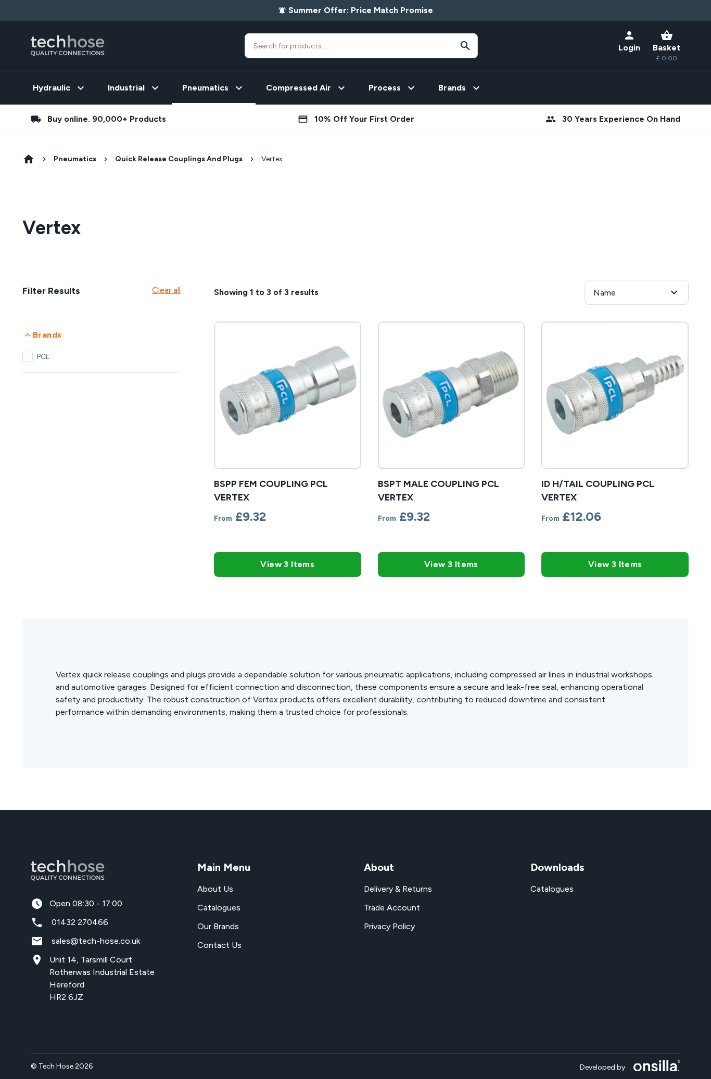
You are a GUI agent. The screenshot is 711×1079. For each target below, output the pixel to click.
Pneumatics (75, 159)
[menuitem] (59, 87)
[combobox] (361, 45)
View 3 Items (287, 564)
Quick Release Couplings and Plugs (179, 159)
